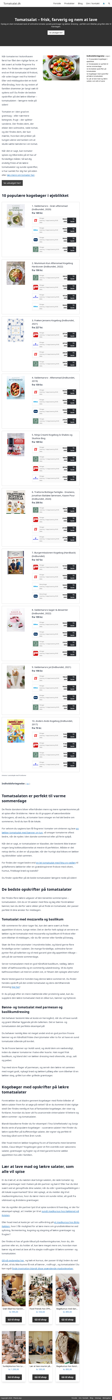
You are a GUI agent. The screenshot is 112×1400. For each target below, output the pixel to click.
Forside (57, 3)
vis (28, 783)
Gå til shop (14, 1319)
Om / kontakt (93, 3)
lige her (16, 986)
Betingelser (107, 1398)
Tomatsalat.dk (12, 3)
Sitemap (98, 1398)
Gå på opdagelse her (13, 1260)
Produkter (69, 3)
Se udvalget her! (56, 32)
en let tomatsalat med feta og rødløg (56, 862)
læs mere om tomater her (21, 175)
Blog (80, 3)
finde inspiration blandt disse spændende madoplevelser (42, 1268)
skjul (107, 56)
